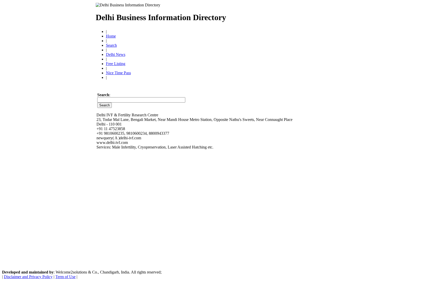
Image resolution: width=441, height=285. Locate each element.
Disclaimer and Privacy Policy (28, 277)
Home (111, 36)
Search (111, 45)
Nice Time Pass (118, 73)
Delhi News (115, 54)
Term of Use (65, 277)
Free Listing (115, 63)
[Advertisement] (286, 15)
